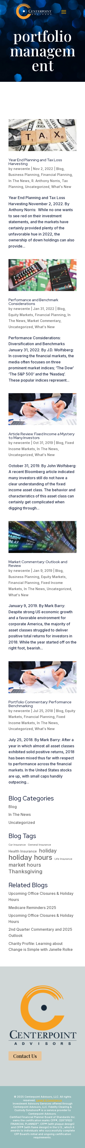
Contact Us (25, 1056)
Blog (60, 169)
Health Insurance (22, 851)
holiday (48, 851)
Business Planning (23, 175)
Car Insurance (17, 844)
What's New (61, 187)
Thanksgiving (25, 871)
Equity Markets (20, 315)
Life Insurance (63, 859)
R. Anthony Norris (45, 181)
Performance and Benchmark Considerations (33, 301)
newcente (21, 169)
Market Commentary (43, 321)
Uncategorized (37, 187)
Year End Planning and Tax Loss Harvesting (35, 161)
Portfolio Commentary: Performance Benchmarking (40, 704)
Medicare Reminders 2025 (32, 907)
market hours (24, 865)
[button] (64, 11)
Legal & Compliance (49, 1100)
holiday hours (30, 857)
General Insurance (39, 844)
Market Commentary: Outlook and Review (37, 563)
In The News (19, 181)
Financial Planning (56, 175)
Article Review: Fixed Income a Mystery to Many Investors (41, 435)
